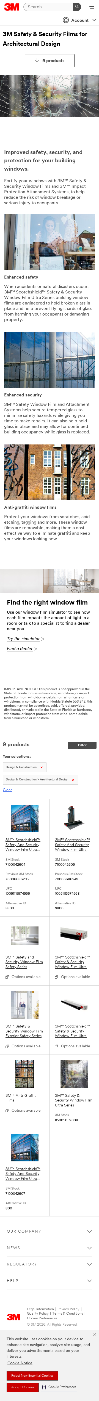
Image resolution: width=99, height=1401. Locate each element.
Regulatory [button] (22, 1264)
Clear (7, 790)
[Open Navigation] (91, 7)
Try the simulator (23, 639)
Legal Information (40, 1309)
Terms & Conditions (67, 1313)
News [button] (13, 1248)
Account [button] (80, 20)
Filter (82, 745)
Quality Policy (38, 1313)
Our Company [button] (24, 1232)
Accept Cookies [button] (22, 1387)
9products (53, 61)
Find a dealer (20, 649)
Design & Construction (21, 767)
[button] (59, 1387)
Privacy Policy (68, 1309)
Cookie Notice (19, 1363)
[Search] (77, 7)
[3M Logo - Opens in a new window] (11, 7)
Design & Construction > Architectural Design (37, 779)
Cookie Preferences (42, 1318)
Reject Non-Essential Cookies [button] (32, 1376)
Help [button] (12, 1281)
